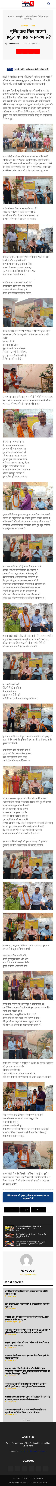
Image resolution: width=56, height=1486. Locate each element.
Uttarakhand (10, 1296)
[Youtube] (45, 1468)
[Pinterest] (31, 51)
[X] (25, 51)
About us (16, 1478)
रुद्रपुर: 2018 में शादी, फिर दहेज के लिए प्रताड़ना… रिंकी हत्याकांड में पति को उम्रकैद (27, 1318)
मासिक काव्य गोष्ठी (32, 69)
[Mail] (24, 1468)
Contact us (26, 1478)
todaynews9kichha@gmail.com (33, 1451)
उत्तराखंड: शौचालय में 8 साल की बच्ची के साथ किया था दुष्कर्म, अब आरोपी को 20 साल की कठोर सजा (25, 1411)
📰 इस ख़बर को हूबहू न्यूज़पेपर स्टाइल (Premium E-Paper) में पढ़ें (28, 1197)
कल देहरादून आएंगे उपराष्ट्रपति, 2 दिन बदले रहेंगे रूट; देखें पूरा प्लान (27, 1305)
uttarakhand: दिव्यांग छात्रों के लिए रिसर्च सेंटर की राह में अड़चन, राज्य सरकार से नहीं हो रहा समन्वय (27, 1398)
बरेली (33, 26)
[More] (49, 1209)
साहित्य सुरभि (44, 69)
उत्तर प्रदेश (20, 16)
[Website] (38, 1468)
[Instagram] (17, 1468)
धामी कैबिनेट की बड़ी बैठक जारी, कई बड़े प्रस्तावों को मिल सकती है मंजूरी (26, 1292)
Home (11, 16)
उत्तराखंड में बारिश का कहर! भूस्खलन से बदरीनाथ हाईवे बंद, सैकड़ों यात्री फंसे (27, 1357)
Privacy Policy (38, 1478)
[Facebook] (19, 51)
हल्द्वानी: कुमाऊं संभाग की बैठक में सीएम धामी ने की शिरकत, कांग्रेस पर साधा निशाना (27, 1344)
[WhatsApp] (37, 51)
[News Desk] (28, 1260)
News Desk (14, 44)
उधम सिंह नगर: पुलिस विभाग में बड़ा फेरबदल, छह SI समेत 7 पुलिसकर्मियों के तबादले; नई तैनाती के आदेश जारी (27, 1331)
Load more (27, 1420)
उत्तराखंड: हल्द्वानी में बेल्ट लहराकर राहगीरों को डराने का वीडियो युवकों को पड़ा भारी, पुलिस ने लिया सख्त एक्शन (25, 1385)
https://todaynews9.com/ (28, 1274)
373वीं (17, 69)
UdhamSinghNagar (13, 1322)
